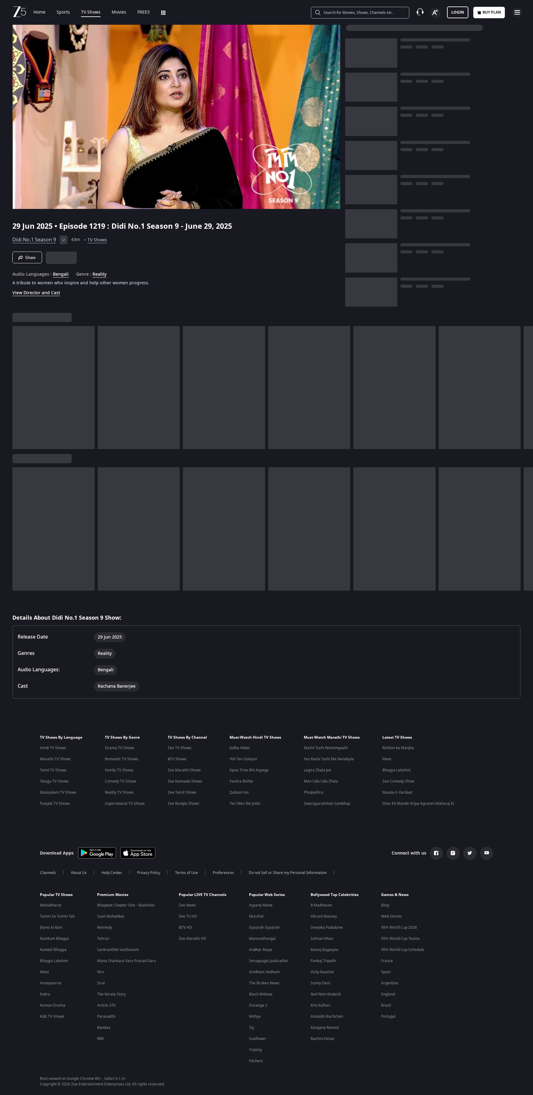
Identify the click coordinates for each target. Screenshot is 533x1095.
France (387, 961)
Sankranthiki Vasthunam (118, 950)
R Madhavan (321, 905)
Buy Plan (492, 12)
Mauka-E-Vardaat (397, 792)
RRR (100, 1039)
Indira (45, 994)
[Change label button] (435, 13)
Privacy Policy (148, 873)
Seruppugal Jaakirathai (268, 961)
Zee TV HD (188, 916)
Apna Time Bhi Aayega (249, 770)
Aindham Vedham (264, 972)
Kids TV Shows (52, 1016)
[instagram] (453, 853)
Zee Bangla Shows (183, 803)
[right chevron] (526, 387)
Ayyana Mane (261, 905)
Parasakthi (106, 1016)
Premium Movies (112, 895)
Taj (251, 1027)
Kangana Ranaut (325, 1027)
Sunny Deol (320, 983)
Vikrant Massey (324, 916)
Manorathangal (262, 938)
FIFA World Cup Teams (400, 938)
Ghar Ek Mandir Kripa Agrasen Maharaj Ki (418, 803)
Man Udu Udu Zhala (321, 781)
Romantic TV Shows (121, 759)
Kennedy (104, 927)
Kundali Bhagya (53, 950)
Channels (48, 873)
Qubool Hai (239, 792)
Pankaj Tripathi (323, 961)
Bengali (61, 274)
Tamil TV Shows (53, 770)
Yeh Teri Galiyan (243, 759)
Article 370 (106, 1005)
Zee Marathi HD (192, 938)
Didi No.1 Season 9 (34, 240)
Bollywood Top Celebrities (335, 895)
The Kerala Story (111, 994)
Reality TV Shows (119, 792)
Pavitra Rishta (241, 781)
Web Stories (391, 916)
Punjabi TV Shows (55, 803)
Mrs (100, 972)
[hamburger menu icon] (517, 12)
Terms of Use (186, 873)
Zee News (187, 905)
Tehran (103, 938)
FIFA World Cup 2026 (399, 927)
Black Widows (261, 994)
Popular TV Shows (56, 895)
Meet (386, 759)
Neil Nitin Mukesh (326, 994)
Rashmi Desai (322, 1039)
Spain (386, 972)
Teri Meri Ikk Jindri (245, 803)
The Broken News (264, 983)
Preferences (223, 873)
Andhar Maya (260, 950)
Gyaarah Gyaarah (264, 927)
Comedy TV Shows (120, 781)
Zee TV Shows (179, 748)
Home (39, 12)
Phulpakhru (313, 792)
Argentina (389, 983)
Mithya (255, 1016)
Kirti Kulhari (320, 1005)
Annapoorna (50, 983)
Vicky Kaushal (322, 972)
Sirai (101, 983)
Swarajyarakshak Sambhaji (327, 803)
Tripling (255, 1050)
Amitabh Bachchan (327, 1016)
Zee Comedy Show (398, 781)
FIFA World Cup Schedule (402, 950)
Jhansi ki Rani (51, 927)
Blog (385, 905)
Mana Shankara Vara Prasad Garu (126, 961)
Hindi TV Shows (53, 748)
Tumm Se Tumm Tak (57, 916)
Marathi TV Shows (55, 759)
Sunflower (257, 1039)
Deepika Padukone (327, 927)
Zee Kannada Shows (185, 781)
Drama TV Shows (119, 748)
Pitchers (256, 1061)
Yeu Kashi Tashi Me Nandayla (329, 759)
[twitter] (469, 853)
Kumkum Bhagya (54, 938)
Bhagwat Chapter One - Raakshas (126, 905)
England (388, 994)
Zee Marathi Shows (184, 770)
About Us (79, 873)
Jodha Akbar (240, 748)
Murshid (256, 916)
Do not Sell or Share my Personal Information (288, 873)
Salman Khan (322, 938)
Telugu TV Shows (54, 781)
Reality (99, 274)
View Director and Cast (36, 293)
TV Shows (91, 12)
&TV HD (185, 927)
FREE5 (143, 12)
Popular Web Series (267, 895)
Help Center (111, 873)
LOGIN (457, 12)
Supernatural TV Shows (125, 803)
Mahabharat (50, 905)
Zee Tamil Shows (182, 792)
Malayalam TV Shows (58, 792)
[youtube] (486, 853)
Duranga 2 (258, 1005)
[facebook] (436, 853)
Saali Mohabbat (110, 916)
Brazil (386, 1005)
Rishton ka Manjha (398, 748)
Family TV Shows (119, 770)
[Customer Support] (420, 12)
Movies (119, 12)
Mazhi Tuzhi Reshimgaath (326, 748)
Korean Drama (52, 1005)
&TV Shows (177, 759)
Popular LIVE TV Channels (202, 895)
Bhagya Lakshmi (396, 770)
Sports (63, 12)
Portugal (388, 1016)
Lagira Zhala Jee (317, 770)
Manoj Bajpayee (324, 950)
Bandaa (103, 1027)
